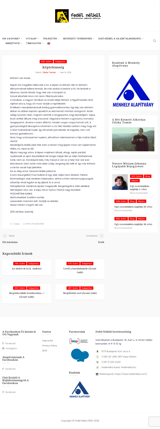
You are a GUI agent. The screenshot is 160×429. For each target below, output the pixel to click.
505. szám (46, 61)
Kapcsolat (47, 340)
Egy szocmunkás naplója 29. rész (133, 206)
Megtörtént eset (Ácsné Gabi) (80, 293)
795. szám (20, 263)
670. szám (137, 176)
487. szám (73, 288)
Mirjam (135, 180)
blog (147, 176)
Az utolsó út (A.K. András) (27, 268)
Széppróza (60, 61)
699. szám (121, 218)
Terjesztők (50, 38)
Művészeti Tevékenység (77, 38)
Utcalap (31, 38)
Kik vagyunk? (11, 38)
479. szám (73, 263)
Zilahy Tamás (49, 72)
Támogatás (33, 43)
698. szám (121, 201)
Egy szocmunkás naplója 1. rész (139, 188)
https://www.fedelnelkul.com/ (131, 374)
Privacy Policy (49, 345)
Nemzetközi (13, 43)
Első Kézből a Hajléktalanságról (119, 38)
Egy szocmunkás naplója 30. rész (133, 224)
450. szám (20, 288)
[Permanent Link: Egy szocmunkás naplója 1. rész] (120, 182)
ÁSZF (44, 350)
